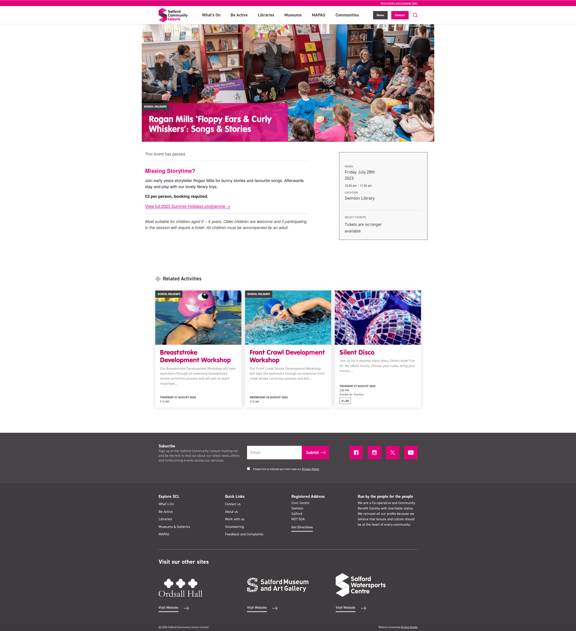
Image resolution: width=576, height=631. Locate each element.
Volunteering (234, 526)
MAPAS (318, 15)
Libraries (266, 15)
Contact (400, 15)
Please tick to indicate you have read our (286, 469)
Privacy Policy (310, 469)
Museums (293, 15)
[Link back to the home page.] (173, 15)
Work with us (234, 519)
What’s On (166, 504)
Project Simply (409, 627)
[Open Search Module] (413, 15)
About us (231, 511)
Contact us (233, 504)
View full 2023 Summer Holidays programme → (187, 206)
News (380, 15)
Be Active (239, 15)
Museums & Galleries (174, 526)
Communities (347, 15)
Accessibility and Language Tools (399, 3)
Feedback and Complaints (244, 534)
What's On (211, 15)
